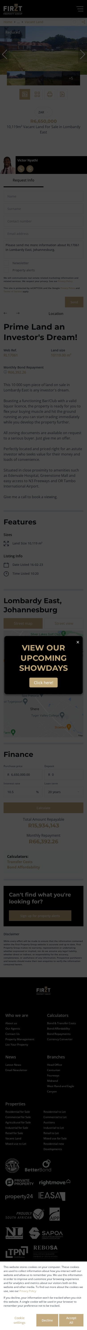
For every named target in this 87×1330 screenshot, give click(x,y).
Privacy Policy (27, 1291)
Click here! (43, 682)
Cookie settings (19, 1320)
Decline (47, 1320)
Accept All (71, 1320)
